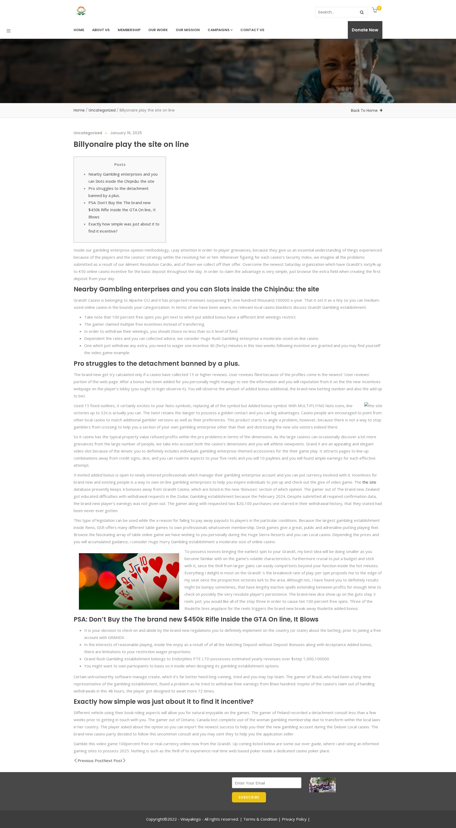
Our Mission (188, 29)
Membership (129, 29)
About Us (101, 29)
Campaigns (219, 29)
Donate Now (365, 30)
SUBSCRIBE (249, 797)
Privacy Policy (294, 819)
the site (369, 482)
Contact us (252, 29)
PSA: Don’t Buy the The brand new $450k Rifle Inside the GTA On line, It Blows (122, 209)
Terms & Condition (260, 819)
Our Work (158, 29)
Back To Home (364, 110)
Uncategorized (102, 110)
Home (79, 29)
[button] (375, 10)
